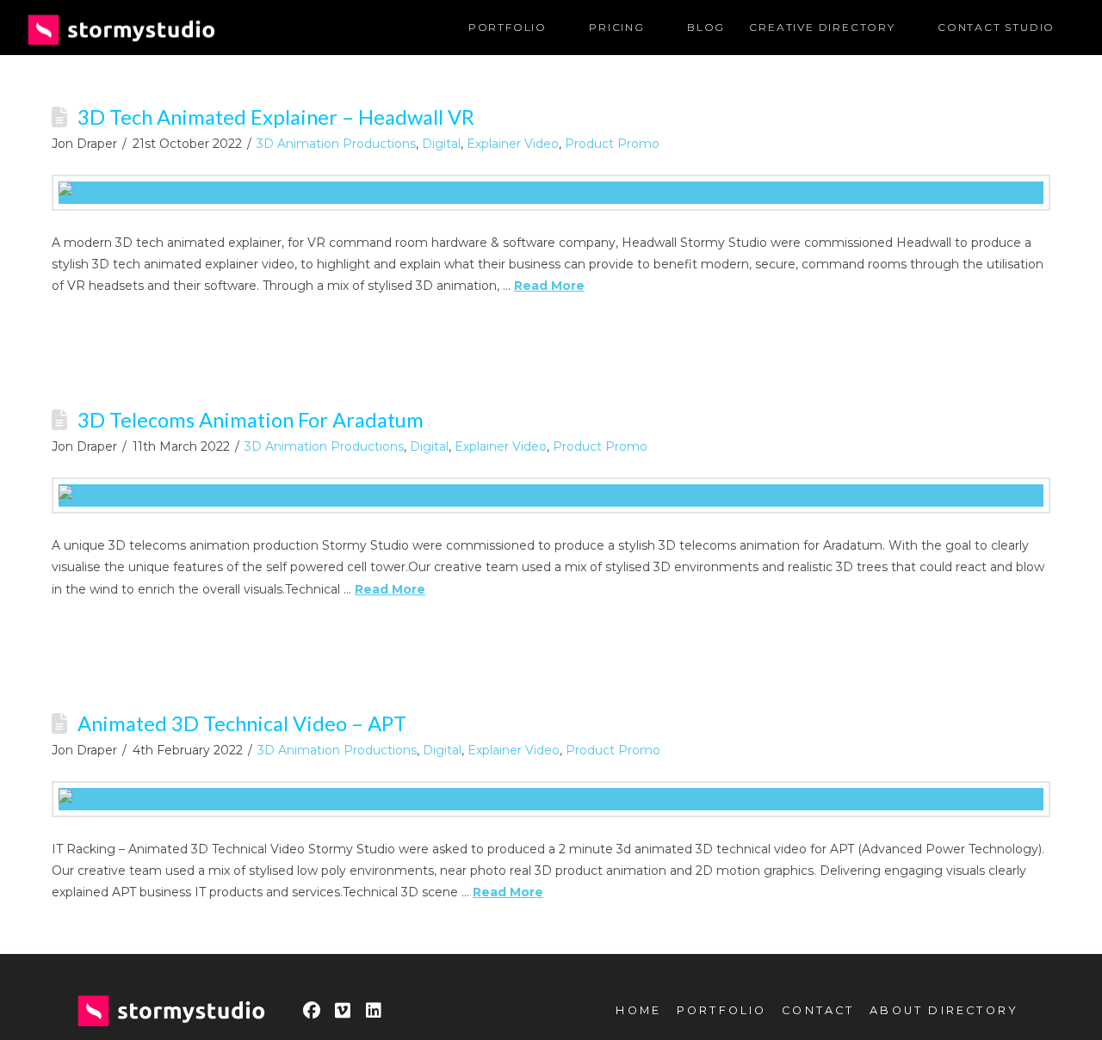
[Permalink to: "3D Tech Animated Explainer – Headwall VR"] (551, 193)
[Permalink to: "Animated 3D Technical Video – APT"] (551, 799)
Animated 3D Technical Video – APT (241, 723)
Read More (549, 285)
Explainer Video (513, 143)
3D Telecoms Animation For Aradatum (250, 420)
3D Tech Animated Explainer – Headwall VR (275, 117)
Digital (441, 143)
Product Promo (612, 143)
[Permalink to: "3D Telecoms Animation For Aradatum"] (551, 495)
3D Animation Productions (336, 143)
